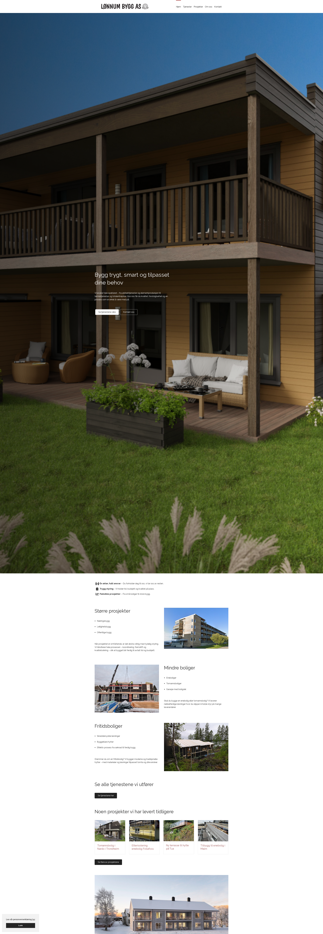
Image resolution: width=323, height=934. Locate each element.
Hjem (178, 7)
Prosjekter (198, 7)
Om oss (208, 7)
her (33, 919)
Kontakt (218, 7)
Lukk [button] (20, 925)
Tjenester (187, 7)
